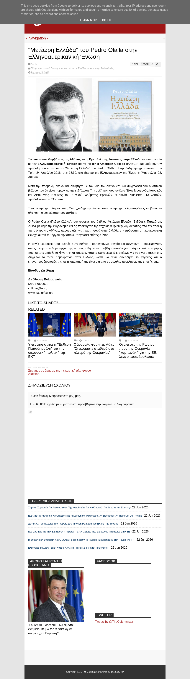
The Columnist (89, 672)
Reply (34, 64)
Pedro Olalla (107, 68)
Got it (107, 20)
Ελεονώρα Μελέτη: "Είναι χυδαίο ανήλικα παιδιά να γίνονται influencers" (68, 547)
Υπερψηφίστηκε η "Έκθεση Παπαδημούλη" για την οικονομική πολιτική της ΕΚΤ (49, 350)
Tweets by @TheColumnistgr (114, 621)
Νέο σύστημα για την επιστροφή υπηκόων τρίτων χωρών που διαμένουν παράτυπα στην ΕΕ (79, 531)
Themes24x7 (117, 672)
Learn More (89, 20)
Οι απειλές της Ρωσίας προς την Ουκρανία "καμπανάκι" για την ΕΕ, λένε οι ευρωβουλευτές (138, 350)
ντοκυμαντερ (93, 68)
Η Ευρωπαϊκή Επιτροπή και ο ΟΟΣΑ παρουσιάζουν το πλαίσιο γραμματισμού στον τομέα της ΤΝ (81, 539)
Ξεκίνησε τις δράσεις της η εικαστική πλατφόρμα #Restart (59, 372)
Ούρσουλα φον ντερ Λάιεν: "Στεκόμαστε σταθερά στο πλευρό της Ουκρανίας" (94, 348)
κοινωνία (63, 68)
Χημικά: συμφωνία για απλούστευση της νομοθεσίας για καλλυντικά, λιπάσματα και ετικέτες (79, 507)
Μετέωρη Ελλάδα (77, 68)
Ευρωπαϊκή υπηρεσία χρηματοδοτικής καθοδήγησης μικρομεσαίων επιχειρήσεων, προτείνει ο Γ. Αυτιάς (85, 515)
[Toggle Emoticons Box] (30, 412)
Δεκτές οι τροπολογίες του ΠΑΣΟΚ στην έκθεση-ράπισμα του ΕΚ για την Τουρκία (73, 523)
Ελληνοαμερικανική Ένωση (44, 68)
